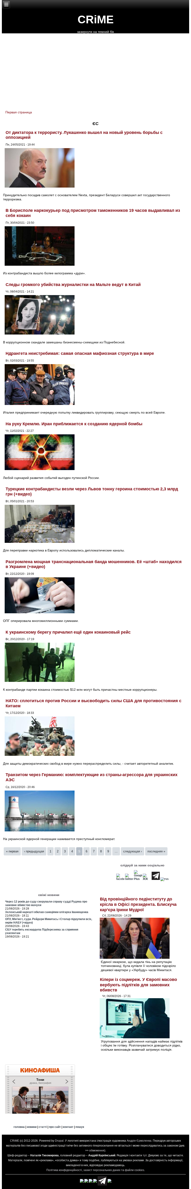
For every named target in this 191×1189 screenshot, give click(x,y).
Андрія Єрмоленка (139, 1140)
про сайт (55, 1127)
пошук (79, 1127)
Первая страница (18, 112)
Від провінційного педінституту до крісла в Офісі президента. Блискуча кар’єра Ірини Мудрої (138, 904)
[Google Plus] (138, 879)
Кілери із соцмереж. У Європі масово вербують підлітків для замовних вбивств (138, 984)
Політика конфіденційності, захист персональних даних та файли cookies (95, 1170)
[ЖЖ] (147, 879)
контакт (68, 1127)
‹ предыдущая (34, 851)
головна (19, 1127)
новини (32, 1127)
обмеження (96, 1150)
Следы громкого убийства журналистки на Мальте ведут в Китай (73, 284)
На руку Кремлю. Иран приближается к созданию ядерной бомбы (74, 424)
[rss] (164, 879)
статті (43, 1127)
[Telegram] (156, 879)
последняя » (156, 851)
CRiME (96, 19)
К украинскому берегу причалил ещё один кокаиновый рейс (68, 632)
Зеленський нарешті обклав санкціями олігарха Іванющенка (46, 912)
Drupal (59, 1140)
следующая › (132, 851)
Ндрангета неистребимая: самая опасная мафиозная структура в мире (80, 353)
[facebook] (120, 879)
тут (145, 1155)
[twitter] (129, 879)
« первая (12, 851)
